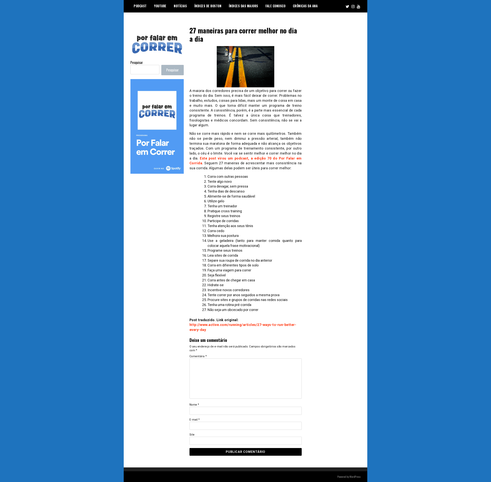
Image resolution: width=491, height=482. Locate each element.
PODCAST (140, 6)
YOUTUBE (160, 6)
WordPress (355, 477)
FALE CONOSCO (275, 6)
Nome (194, 404)
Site (192, 434)
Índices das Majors (243, 6)
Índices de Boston (208, 6)
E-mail (194, 419)
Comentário (198, 356)
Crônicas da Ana (305, 6)
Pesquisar (136, 62)
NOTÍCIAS (180, 6)
